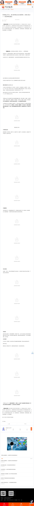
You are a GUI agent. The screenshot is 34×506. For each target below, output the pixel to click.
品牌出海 (12, 9)
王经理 (2, 4)
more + (31, 458)
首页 (6, 9)
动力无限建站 (9, 30)
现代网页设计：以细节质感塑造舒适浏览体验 (8, 469)
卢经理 (29, 4)
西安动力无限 (6, 24)
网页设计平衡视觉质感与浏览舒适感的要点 (8, 478)
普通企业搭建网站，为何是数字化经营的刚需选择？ (9, 460)
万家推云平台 (8, 51)
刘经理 (16, 4)
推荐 (2, 458)
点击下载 (31, 429)
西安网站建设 (27, 28)
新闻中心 (8, 9)
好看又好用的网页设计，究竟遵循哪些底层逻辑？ (9, 482)
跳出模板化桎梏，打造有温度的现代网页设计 (8, 455)
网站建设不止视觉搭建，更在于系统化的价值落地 (9, 473)
